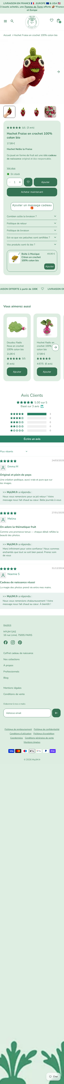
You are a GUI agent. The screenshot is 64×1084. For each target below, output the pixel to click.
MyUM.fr (36, 759)
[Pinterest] (20, 642)
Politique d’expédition (43, 733)
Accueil (7, 35)
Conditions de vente (14, 694)
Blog (5, 677)
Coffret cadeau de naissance (18, 653)
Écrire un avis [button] (32, 439)
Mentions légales (12, 688)
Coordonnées (16, 737)
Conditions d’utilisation (20, 733)
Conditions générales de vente (39, 737)
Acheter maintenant (32, 192)
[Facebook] (5, 642)
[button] (9, 112)
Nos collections (11, 659)
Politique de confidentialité (46, 729)
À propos (8, 665)
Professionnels (11, 671)
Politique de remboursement (18, 729)
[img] (8, 461)
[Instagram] (13, 642)
